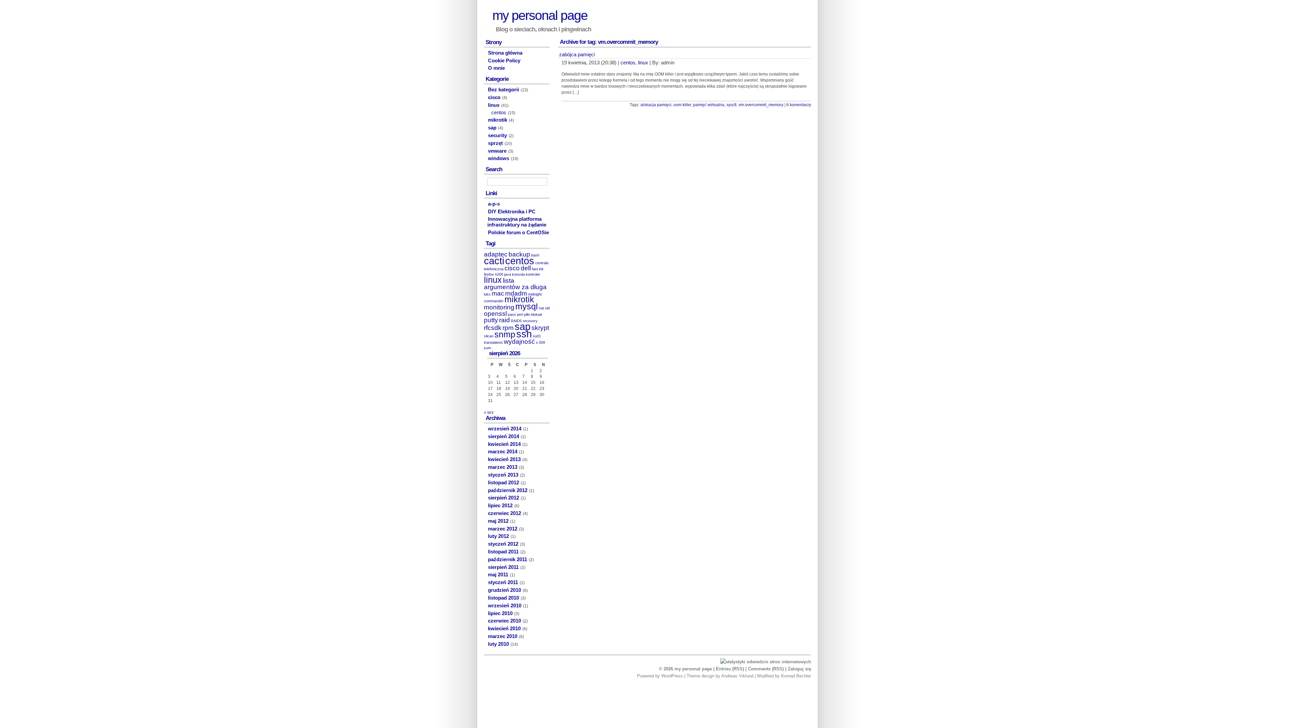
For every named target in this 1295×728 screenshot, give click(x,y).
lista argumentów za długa (515, 284)
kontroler (533, 274)
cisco (494, 97)
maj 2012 (498, 521)
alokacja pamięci (655, 104)
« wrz (489, 412)
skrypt (540, 327)
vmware (497, 151)
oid (547, 308)
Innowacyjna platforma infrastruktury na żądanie (516, 222)
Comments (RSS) (766, 668)
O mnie (496, 68)
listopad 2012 (503, 482)
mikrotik (497, 120)
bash (535, 255)
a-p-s (494, 204)
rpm (508, 327)
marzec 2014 (502, 451)
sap (492, 127)
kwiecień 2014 (504, 444)
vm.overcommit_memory (761, 104)
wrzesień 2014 (504, 428)
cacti (494, 260)
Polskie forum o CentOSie (518, 232)
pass (512, 314)
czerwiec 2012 (504, 513)
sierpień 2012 (503, 497)
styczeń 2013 (503, 475)
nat (541, 308)
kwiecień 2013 (504, 459)
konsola (518, 274)
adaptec (496, 254)
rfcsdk (492, 327)
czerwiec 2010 (504, 621)
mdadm (516, 293)
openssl (495, 313)
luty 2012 (498, 536)
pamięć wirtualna (708, 104)
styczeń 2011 (503, 582)
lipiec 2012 (500, 505)
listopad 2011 (503, 551)
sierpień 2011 (503, 567)
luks (487, 294)
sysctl (731, 104)
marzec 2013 (502, 467)
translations (493, 342)
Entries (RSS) (730, 668)
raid (504, 320)
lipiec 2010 (500, 613)
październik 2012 (507, 490)
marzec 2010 (502, 636)
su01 (537, 336)
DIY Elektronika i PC (512, 211)
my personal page (539, 15)
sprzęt (495, 143)
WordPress (672, 675)
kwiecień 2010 (504, 628)
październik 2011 (507, 559)
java (507, 274)
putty (491, 320)
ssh (524, 333)
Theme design (700, 675)
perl (520, 314)
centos (628, 62)
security (497, 135)
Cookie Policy (504, 60)
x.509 (540, 342)
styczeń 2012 (503, 544)
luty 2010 (498, 644)
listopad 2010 (503, 598)
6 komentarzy (798, 104)
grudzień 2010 (504, 590)
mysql (526, 306)
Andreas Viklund (737, 675)
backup (519, 254)
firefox (489, 274)
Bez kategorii (503, 89)
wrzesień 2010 (504, 605)
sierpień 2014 (503, 436)
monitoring (499, 307)
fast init (537, 269)
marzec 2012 (502, 529)
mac (498, 293)
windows (498, 158)
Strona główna (505, 53)
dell (526, 268)
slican (488, 336)
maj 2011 (498, 574)
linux (643, 62)
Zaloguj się (799, 668)
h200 (499, 274)
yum (487, 348)
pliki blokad (533, 314)
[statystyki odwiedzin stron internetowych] (765, 661)
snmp (504, 334)
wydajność (519, 341)
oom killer (682, 104)
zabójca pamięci (577, 54)
